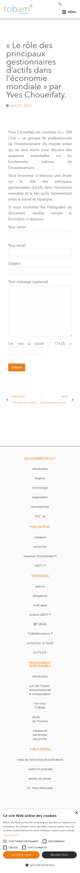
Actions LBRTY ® (40, 615)
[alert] (40, 841)
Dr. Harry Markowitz (40, 788)
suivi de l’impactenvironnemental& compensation (40, 690)
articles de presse (40, 778)
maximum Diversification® (40, 556)
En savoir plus (10, 834)
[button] (60, 4)
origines (40, 478)
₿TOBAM (40, 624)
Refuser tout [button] (59, 854)
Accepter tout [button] (21, 854)
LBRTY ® (40, 565)
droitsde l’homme (40, 719)
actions (40, 586)
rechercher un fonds (40, 643)
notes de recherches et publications (40, 759)
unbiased (40, 537)
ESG (37, 516)
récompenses (40, 506)
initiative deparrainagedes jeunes (40, 735)
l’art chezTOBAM (40, 705)
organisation (40, 497)
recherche (40, 547)
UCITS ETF (40, 652)
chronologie (40, 488)
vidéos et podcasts (40, 769)
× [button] (76, 812)
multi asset (40, 605)
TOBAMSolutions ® (40, 633)
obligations (40, 596)
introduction (40, 469)
